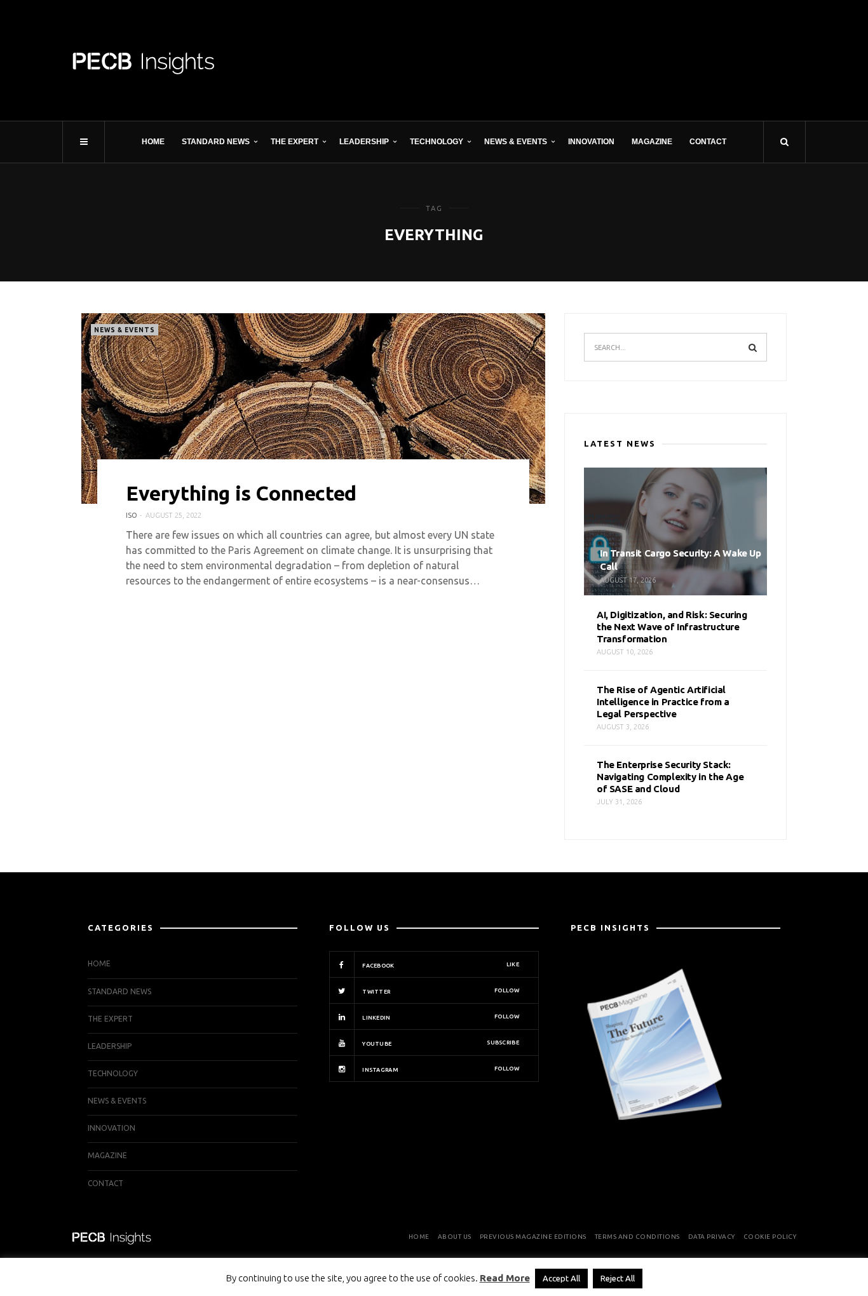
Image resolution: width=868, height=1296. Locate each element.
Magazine (652, 141)
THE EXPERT (294, 141)
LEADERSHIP (364, 141)
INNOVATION (591, 141)
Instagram (440, 1069)
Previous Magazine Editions (533, 1236)
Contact (707, 141)
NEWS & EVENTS (515, 141)
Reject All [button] (617, 1278)
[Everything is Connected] (313, 408)
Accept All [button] (561, 1278)
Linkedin (440, 1017)
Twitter (440, 991)
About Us (454, 1236)
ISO (131, 515)
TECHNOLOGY (436, 141)
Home (153, 141)
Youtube (440, 1043)
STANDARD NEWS (216, 141)
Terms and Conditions (637, 1236)
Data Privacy (711, 1236)
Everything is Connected (241, 493)
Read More (505, 1277)
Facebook (440, 965)
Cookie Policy (770, 1236)
